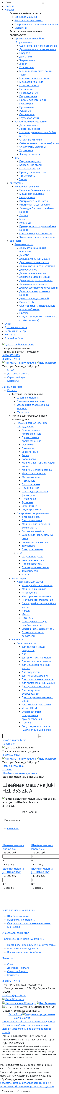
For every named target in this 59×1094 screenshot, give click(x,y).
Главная (9, 6)
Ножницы (25, 222)
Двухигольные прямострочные (37, 49)
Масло (23, 219)
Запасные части (24, 244)
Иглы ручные (27, 197)
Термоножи (26, 150)
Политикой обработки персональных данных (27, 1086)
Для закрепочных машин (34, 262)
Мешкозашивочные (31, 81)
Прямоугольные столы (32, 172)
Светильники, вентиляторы (35, 233)
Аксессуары (16, 183)
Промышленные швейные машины (23, 939)
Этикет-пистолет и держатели (37, 237)
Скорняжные (26, 114)
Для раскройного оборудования (38, 287)
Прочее (23, 313)
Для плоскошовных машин (35, 276)
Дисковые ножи (28, 125)
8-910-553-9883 (11, 355)
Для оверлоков (28, 269)
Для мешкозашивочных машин (37, 266)
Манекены (21, 27)
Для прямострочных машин (35, 280)
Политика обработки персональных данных (28, 1021)
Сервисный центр (15, 331)
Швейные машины (26, 17)
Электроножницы (29, 154)
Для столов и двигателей (34, 298)
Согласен (7, 1091)
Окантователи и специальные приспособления (32, 715)
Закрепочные (27, 60)
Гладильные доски (30, 161)
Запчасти (15, 240)
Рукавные (25, 110)
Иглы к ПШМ (26, 302)
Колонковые (26, 67)
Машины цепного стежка (34, 78)
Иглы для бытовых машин (34, 190)
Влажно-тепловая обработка (24, 952)
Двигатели (25, 56)
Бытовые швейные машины (18, 910)
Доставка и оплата (16, 327)
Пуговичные (26, 107)
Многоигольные (29, 85)
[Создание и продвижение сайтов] (39, 1016)
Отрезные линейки (30, 139)
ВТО (17, 157)
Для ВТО (24, 255)
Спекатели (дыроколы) (32, 146)
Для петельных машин (32, 273)
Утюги (23, 179)
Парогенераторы (29, 168)
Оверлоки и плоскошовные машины (36, 24)
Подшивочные (28, 96)
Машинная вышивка (31, 193)
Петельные (26, 89)
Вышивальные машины (29, 20)
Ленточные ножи (29, 128)
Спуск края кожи (29, 118)
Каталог (9, 9)
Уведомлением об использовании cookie (24, 1083)
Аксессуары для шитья (28, 186)
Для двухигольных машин (34, 258)
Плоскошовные (28, 92)
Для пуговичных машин (33, 284)
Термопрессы (27, 175)
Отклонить (23, 1091)
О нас (8, 323)
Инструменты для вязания (35, 204)
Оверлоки (25, 53)
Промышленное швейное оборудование (31, 945)
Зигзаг (23, 63)
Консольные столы (30, 165)
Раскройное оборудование (31, 121)
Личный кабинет (15, 338)
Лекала (23, 215)
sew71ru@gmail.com (14, 740)
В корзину (9, 864)
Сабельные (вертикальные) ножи (39, 143)
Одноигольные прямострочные (38, 45)
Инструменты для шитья (34, 201)
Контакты (10, 334)
